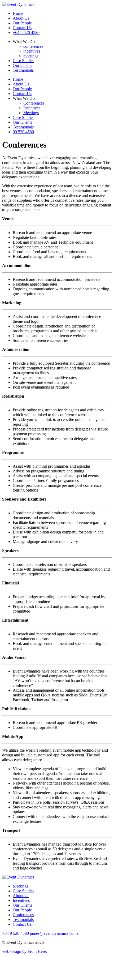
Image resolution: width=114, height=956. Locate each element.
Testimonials (23, 70)
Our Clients (22, 65)
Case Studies (23, 60)
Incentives (31, 108)
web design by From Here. (24, 951)
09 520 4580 (23, 132)
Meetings (31, 112)
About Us (21, 18)
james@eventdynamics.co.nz (54, 933)
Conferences (33, 103)
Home (18, 13)
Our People (22, 23)
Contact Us (22, 27)
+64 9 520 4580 (26, 32)
